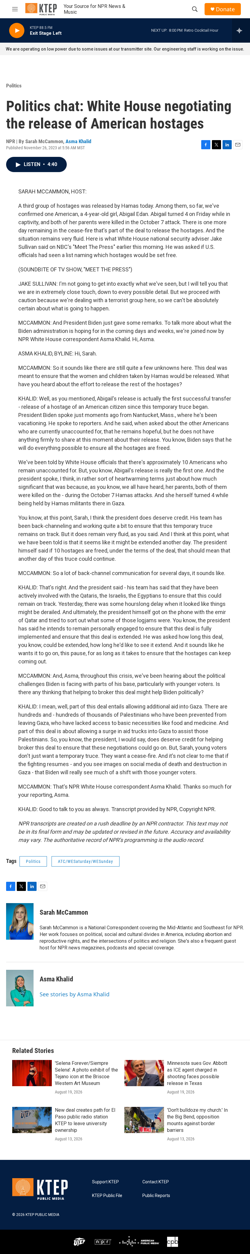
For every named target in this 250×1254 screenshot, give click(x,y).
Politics (14, 86)
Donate (225, 9)
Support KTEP (105, 1182)
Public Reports (156, 1195)
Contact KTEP (155, 1182)
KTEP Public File (107, 1195)
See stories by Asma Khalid (74, 994)
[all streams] (241, 30)
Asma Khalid (78, 141)
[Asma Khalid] (20, 988)
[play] (17, 30)
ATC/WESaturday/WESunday (85, 861)
